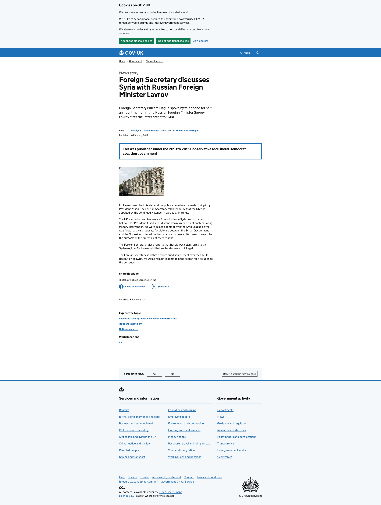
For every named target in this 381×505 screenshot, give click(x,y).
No (175, 373)
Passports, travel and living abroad (189, 443)
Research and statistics (231, 430)
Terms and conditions (209, 477)
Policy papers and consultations (236, 437)
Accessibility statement (166, 477)
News (220, 416)
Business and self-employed (136, 423)
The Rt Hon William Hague (185, 130)
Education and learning (182, 410)
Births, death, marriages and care (139, 416)
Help (122, 477)
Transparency (225, 443)
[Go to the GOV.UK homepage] (131, 53)
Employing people (179, 416)
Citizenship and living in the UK (137, 437)
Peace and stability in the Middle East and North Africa (148, 318)
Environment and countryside (186, 423)
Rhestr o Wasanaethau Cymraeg (138, 481)
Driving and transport (132, 457)
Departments (225, 410)
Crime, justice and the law (134, 443)
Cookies (144, 477)
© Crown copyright (250, 495)
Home (122, 61)
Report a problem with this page (239, 373)
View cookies (201, 40)
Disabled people (129, 450)
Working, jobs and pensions (184, 457)
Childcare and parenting (134, 430)
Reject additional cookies (173, 41)
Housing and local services (184, 430)
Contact (189, 477)
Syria (121, 342)
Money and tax (177, 437)
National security (154, 61)
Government (135, 61)
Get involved (224, 457)
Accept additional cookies (136, 41)
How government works (231, 450)
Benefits (124, 410)
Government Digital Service (177, 481)
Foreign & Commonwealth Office (148, 130)
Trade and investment (130, 323)
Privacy (132, 477)
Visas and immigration (181, 450)
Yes (157, 373)
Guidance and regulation (232, 423)
